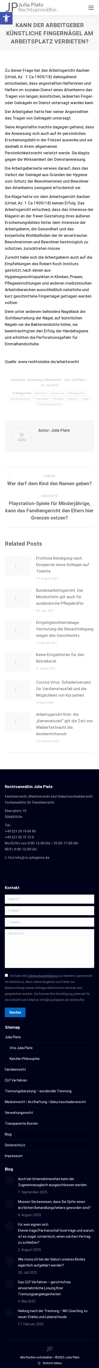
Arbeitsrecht (52, 380)
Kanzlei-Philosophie (25, 1059)
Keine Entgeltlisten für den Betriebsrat (60, 657)
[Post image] (18, 565)
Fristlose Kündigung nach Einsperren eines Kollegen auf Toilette (62, 564)
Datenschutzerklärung (43, 976)
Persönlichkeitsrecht (49, 404)
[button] (6, 18)
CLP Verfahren (16, 1080)
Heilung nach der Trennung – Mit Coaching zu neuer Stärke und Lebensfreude (52, 1314)
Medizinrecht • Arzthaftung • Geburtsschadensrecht (45, 1102)
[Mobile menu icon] (91, 8)
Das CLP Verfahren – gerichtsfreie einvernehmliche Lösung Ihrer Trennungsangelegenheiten (44, 1288)
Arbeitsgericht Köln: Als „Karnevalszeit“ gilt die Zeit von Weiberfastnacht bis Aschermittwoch (64, 724)
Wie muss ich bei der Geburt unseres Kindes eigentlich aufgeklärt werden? (51, 1262)
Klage (85, 398)
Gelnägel (58, 398)
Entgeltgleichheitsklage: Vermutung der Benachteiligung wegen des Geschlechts (64, 629)
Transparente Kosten (21, 1123)
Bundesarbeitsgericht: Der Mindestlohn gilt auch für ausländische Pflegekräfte (59, 597)
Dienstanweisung (20, 398)
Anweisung (35, 380)
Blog (8, 1134)
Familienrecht (15, 1069)
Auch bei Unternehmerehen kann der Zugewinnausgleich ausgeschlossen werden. (52, 1182)
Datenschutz (15, 1145)
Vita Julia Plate (21, 1048)
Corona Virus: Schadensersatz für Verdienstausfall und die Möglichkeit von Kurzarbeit (63, 689)
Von (74, 380)
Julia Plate (13, 1037)
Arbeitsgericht (76, 393)
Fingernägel (42, 398)
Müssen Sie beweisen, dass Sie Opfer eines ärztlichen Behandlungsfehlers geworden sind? (54, 1205)
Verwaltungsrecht (19, 1113)
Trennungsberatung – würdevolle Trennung (38, 1091)
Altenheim (41, 393)
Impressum (14, 1156)
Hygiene (73, 398)
